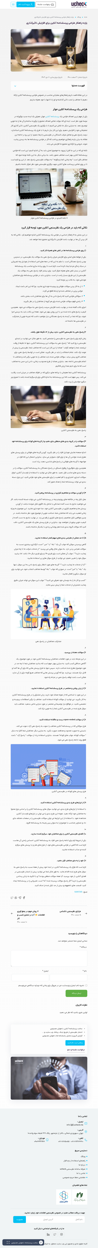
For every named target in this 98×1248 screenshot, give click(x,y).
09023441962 (39, 1141)
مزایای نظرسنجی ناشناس (70, 911)
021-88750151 (63, 1141)
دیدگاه (83, 947)
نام (85, 971)
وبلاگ (79, 17)
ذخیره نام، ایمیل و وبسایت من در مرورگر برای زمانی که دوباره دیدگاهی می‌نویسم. (51, 985)
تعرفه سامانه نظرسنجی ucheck (72, 1169)
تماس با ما (80, 1173)
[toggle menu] (13, 4)
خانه (85, 17)
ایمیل (45, 971)
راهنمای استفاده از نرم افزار (74, 1160)
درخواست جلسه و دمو (76, 1050)
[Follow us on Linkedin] (48, 1234)
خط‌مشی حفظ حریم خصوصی (74, 1177)
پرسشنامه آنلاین (52, 116)
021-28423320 (77, 1141)
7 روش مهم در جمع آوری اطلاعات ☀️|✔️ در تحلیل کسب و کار (31, 915)
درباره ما (82, 1165)
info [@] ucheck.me (75, 1125)
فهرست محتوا (78, 85)
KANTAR (78, 892)
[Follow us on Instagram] (61, 1234)
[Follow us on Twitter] (55, 1234)
